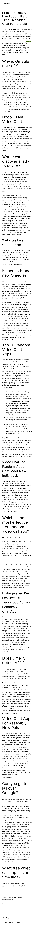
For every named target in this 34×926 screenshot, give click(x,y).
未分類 (20, 897)
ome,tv (28, 41)
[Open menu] (31, 4)
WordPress (6, 4)
